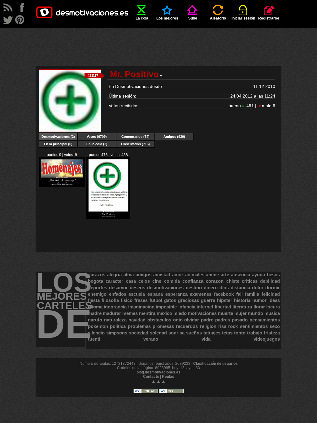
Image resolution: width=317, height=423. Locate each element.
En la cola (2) (96, 144)
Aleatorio (218, 18)
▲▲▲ (158, 381)
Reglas (168, 376)
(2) (58, 136)
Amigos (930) (174, 136)
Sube (192, 18)
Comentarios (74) (135, 136)
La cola (142, 18)
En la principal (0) (58, 144)
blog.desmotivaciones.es (158, 372)
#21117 (93, 75)
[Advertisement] (158, 42)
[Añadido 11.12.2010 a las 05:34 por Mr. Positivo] (108, 218)
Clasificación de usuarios (215, 363)
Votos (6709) (97, 136)
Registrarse (268, 18)
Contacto (151, 376)
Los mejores (167, 18)
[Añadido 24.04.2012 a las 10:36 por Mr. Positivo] (62, 185)
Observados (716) (135, 144)
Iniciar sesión (243, 18)
